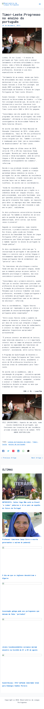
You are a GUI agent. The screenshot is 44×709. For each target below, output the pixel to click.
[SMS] (28, 451)
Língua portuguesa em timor (19, 442)
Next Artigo (37, 458)
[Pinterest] (13, 451)
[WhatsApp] (23, 451)
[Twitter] (8, 451)
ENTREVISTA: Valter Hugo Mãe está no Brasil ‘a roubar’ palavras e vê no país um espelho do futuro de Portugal (21, 505)
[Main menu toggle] (40, 4)
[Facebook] (3, 451)
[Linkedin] (18, 451)
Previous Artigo (8, 458)
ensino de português (16, 444)
